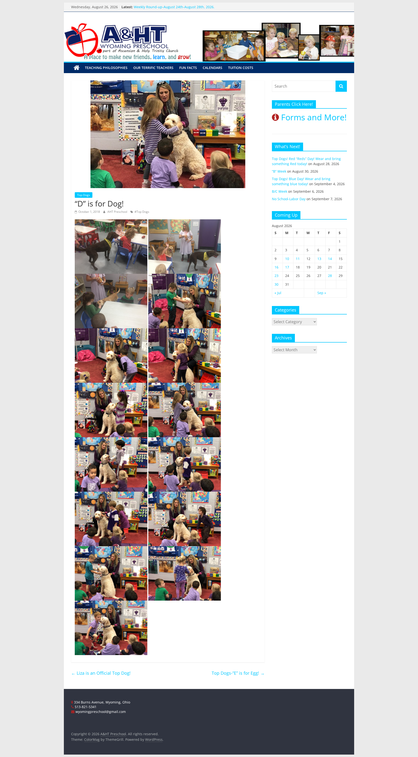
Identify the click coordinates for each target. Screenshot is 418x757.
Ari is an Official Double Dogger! (160, 7)
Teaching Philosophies (106, 67)
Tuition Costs (240, 67)
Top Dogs (83, 195)
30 (276, 284)
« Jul (278, 293)
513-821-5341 (85, 706)
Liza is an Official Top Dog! (101, 673)
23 (276, 275)
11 (298, 258)
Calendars (212, 67)
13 (319, 258)
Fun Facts (188, 67)
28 (330, 275)
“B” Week (279, 171)
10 (287, 258)
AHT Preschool (117, 212)
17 (287, 267)
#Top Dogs (141, 212)
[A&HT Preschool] (76, 68)
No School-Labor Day (289, 199)
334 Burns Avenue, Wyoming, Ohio (101, 702)
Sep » (321, 293)
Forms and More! (313, 117)
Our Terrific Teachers (153, 67)
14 (330, 258)
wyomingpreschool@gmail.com (100, 711)
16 (276, 267)
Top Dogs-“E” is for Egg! (238, 673)
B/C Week (279, 191)
